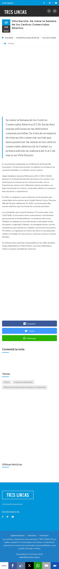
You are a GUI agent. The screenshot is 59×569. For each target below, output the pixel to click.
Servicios (32, 535)
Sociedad (9, 38)
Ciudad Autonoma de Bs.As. (28, 38)
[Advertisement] (29, 82)
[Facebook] (45, 2)
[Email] (46, 565)
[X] (29, 565)
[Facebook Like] (21, 565)
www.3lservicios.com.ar (29, 557)
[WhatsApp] (38, 565)
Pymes (7, 382)
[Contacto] (56, 2)
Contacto (44, 535)
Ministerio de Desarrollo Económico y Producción (25, 387)
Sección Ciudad (49, 38)
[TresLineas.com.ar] (15, 10)
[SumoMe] (55, 565)
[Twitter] (51, 2)
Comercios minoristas (23, 382)
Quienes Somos (17, 535)
